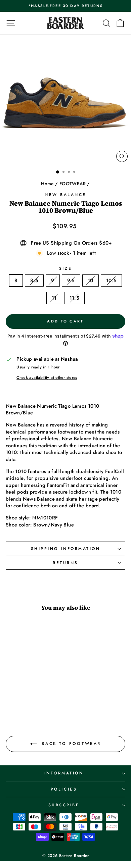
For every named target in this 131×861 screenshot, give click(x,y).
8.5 (34, 280)
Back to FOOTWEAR (70, 744)
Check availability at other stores (46, 377)
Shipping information (65, 548)
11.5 (74, 298)
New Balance (65, 194)
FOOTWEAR (72, 183)
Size (65, 268)
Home (47, 183)
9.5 (71, 280)
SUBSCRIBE (64, 805)
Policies (64, 789)
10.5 (111, 280)
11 (54, 298)
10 (90, 280)
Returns (65, 562)
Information (64, 773)
